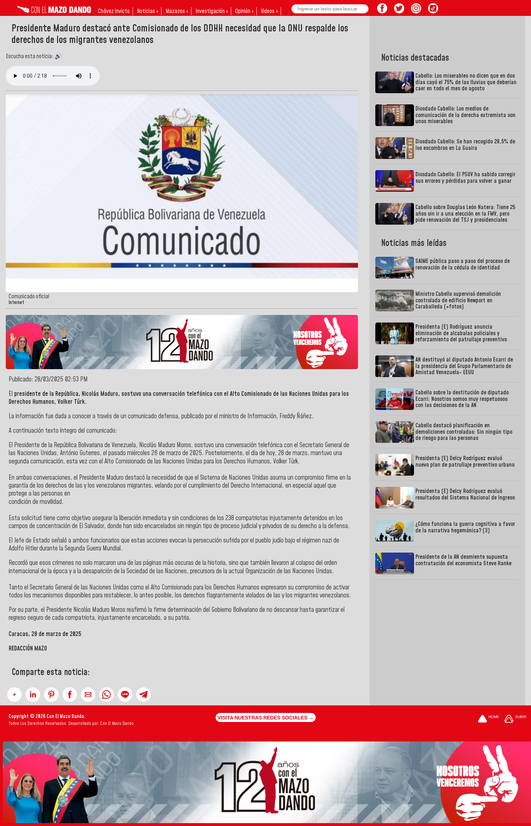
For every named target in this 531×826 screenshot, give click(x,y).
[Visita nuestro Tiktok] (433, 11)
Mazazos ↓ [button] (176, 11)
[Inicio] (54, 11)
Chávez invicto (114, 11)
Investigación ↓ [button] (211, 11)
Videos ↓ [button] (269, 11)
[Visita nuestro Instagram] (416, 11)
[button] (14, 694)
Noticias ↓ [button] (147, 11)
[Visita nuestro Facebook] (382, 11)
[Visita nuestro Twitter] (399, 11)
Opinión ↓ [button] (244, 11)
